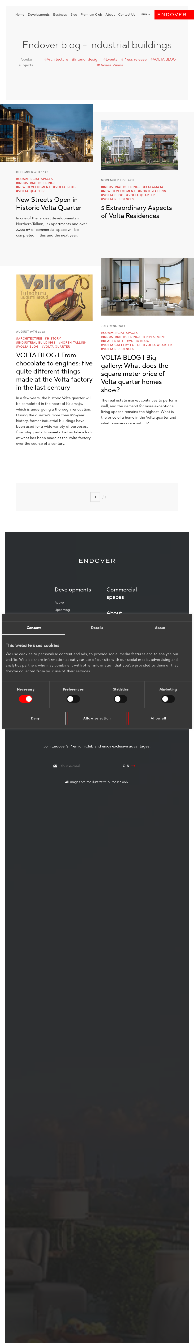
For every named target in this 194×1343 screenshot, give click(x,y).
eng (144, 14)
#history (53, 338)
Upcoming (62, 610)
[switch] (73, 699)
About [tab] (160, 627)
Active (59, 602)
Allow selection (97, 718)
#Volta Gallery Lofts (121, 345)
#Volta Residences (117, 199)
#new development (33, 187)
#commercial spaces (34, 179)
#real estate (112, 341)
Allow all (158, 718)
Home (19, 14)
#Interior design (86, 59)
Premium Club (91, 14)
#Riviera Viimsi (110, 64)
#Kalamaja (153, 187)
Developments (39, 14)
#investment (154, 337)
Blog (74, 14)
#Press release (134, 59)
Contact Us (126, 14)
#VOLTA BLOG (163, 59)
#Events (110, 59)
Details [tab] (97, 627)
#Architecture (56, 59)
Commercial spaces (121, 593)
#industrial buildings (36, 183)
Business (60, 14)
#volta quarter (30, 191)
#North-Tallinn (152, 191)
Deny (35, 718)
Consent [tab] (34, 627)
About (110, 14)
